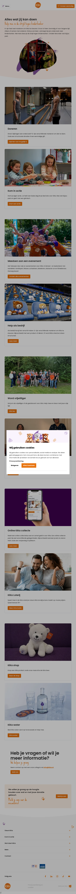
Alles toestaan (29, 465)
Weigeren (14, 465)
